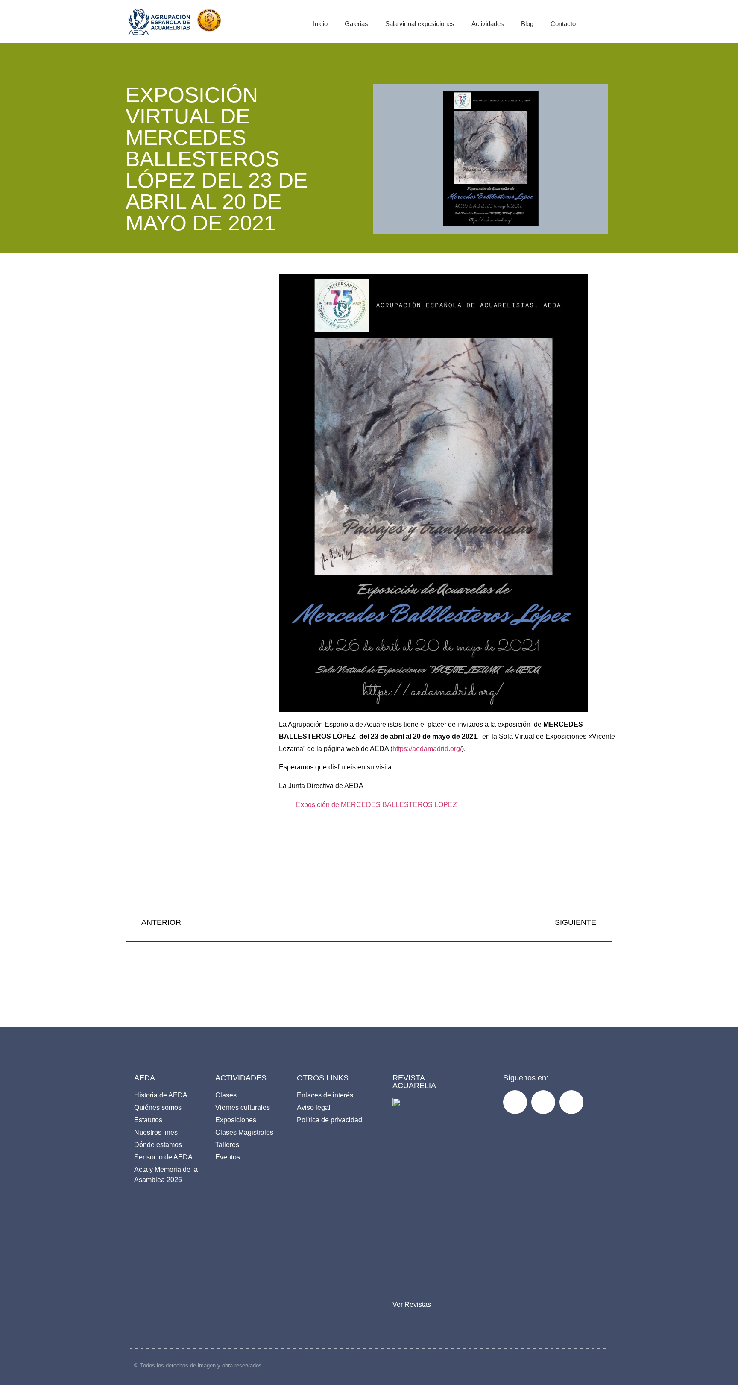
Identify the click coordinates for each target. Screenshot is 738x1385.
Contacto (563, 23)
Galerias (356, 23)
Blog (527, 23)
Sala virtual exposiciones (419, 23)
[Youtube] (571, 1102)
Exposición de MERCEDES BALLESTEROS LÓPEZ (376, 804)
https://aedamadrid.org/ (427, 748)
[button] (610, 21)
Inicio (320, 23)
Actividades (488, 23)
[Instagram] (543, 1102)
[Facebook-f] (515, 1102)
